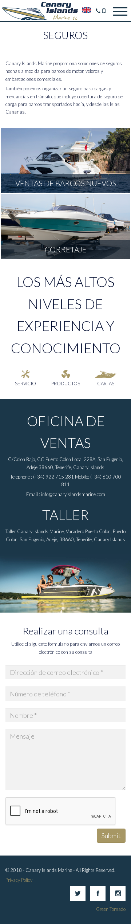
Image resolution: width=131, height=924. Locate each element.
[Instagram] (118, 899)
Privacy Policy (18, 880)
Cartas (105, 383)
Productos (65, 383)
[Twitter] (78, 899)
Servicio (25, 383)
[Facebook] (98, 899)
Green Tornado (111, 909)
